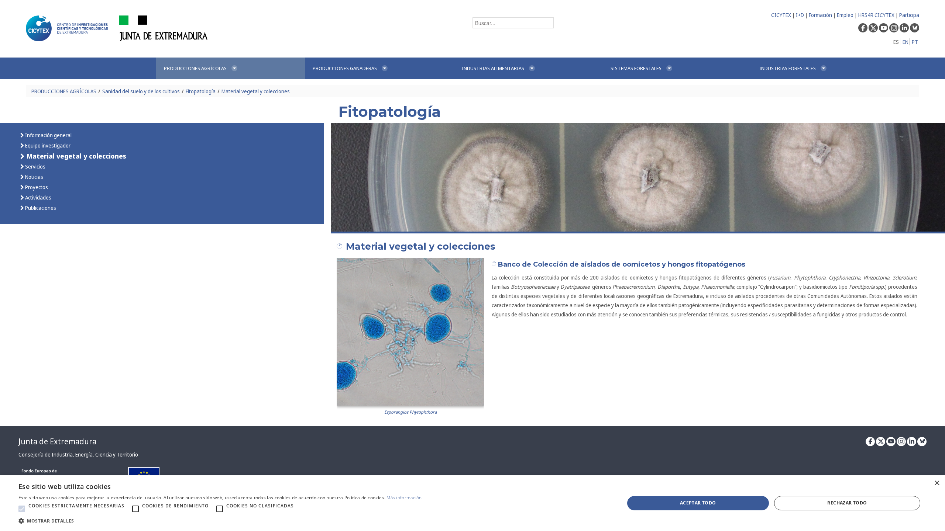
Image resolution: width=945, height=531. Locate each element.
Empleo (845, 14)
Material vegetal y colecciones (255, 91)
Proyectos (36, 187)
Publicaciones (40, 207)
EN (905, 41)
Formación (820, 14)
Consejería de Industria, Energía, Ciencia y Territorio (78, 454)
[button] (21, 509)
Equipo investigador (47, 145)
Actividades (37, 197)
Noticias (33, 176)
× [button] (936, 483)
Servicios (34, 166)
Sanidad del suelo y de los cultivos (141, 91)
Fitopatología (201, 91)
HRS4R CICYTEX (876, 14)
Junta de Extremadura (57, 441)
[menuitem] (230, 68)
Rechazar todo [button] (847, 503)
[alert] (472, 503)
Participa (909, 14)
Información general (48, 135)
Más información (404, 497)
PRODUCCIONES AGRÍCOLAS (63, 91)
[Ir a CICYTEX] (68, 28)
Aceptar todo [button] (698, 503)
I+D (800, 14)
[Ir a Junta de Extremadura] (163, 27)
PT (915, 41)
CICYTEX (781, 14)
